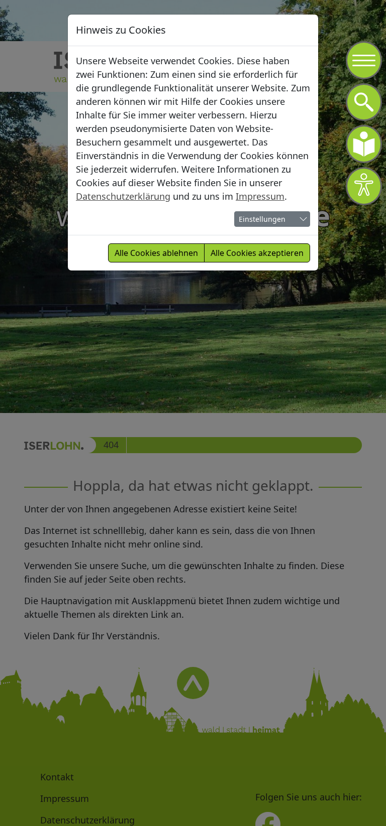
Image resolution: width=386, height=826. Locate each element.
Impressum (260, 196)
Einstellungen (262, 219)
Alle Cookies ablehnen (156, 252)
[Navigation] (364, 60)
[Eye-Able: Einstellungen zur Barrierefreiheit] (364, 186)
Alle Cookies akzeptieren (257, 252)
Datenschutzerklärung (123, 196)
